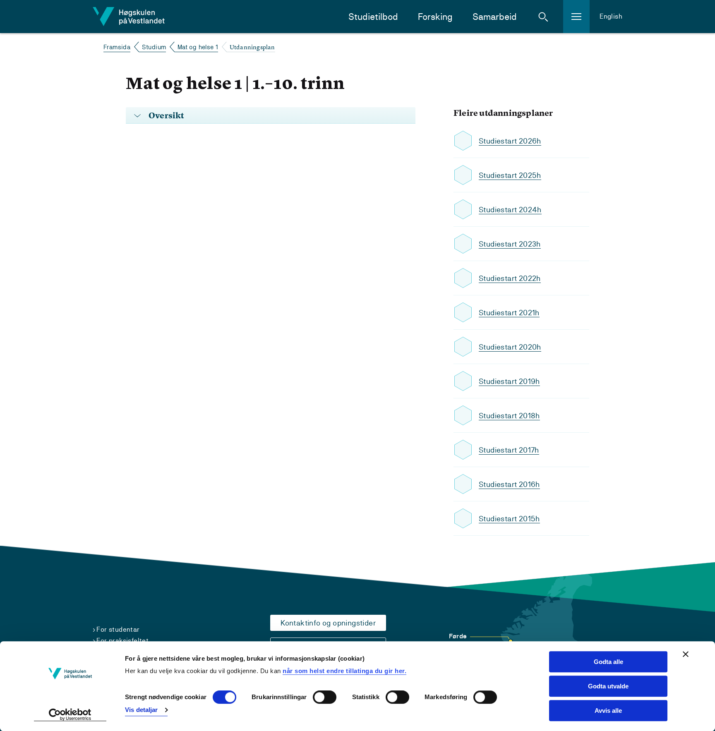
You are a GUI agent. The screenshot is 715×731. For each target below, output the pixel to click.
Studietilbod (373, 17)
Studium (154, 46)
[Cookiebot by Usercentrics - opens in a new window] (70, 715)
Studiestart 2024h (510, 209)
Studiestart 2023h (510, 244)
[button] (543, 16)
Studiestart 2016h (509, 484)
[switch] (324, 697)
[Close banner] (686, 654)
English (611, 16)
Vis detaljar (141, 709)
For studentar (117, 629)
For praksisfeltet (122, 641)
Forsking (435, 17)
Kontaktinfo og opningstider (328, 622)
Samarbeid (495, 17)
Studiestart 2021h (509, 312)
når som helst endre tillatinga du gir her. (344, 670)
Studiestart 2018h (509, 415)
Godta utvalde (608, 686)
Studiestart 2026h (510, 141)
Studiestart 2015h (509, 518)
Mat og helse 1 (198, 46)
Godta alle (608, 661)
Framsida (116, 46)
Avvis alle (608, 710)
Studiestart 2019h (509, 381)
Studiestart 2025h (510, 175)
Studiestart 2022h (510, 278)
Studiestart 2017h (509, 450)
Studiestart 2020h (510, 347)
